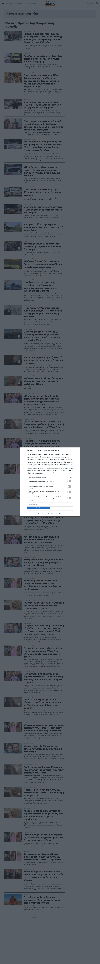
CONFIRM (39, 507)
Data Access (50, 513)
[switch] (69, 481)
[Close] (77, 450)
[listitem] (50, 477)
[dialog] (50, 482)
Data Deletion (41, 513)
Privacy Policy (58, 513)
